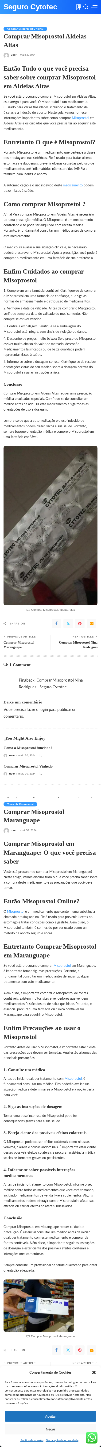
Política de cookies (31, 1440)
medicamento (73, 185)
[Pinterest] (80, 623)
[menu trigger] (94, 7)
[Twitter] (68, 623)
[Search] (86, 7)
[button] (94, 1372)
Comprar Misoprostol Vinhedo (28, 766)
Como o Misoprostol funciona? (28, 748)
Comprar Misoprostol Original (25, 28)
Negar (50, 1429)
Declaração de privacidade (62, 1440)
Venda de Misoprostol (20, 804)
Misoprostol (81, 118)
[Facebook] (56, 623)
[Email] (91, 623)
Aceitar (50, 1416)
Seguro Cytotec (30, 7)
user (13, 54)
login (43, 710)
